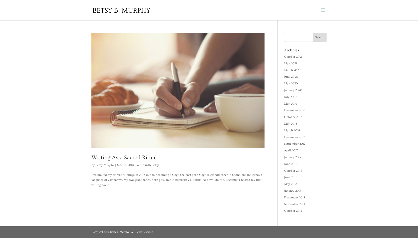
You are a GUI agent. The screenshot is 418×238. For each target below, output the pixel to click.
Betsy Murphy (105, 165)
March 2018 (292, 130)
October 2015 (293, 171)
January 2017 (292, 157)
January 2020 (293, 90)
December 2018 (294, 110)
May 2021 (290, 63)
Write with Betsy (148, 165)
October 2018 (293, 117)
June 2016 (290, 164)
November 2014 (294, 204)
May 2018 (290, 124)
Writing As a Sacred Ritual (124, 157)
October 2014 (293, 211)
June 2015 (290, 177)
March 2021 (292, 70)
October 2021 (293, 57)
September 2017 (294, 144)
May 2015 (290, 184)
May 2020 (291, 83)
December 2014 (294, 197)
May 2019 (290, 104)
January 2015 (293, 191)
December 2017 (294, 137)
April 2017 (291, 150)
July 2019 (290, 97)
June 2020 (291, 77)
